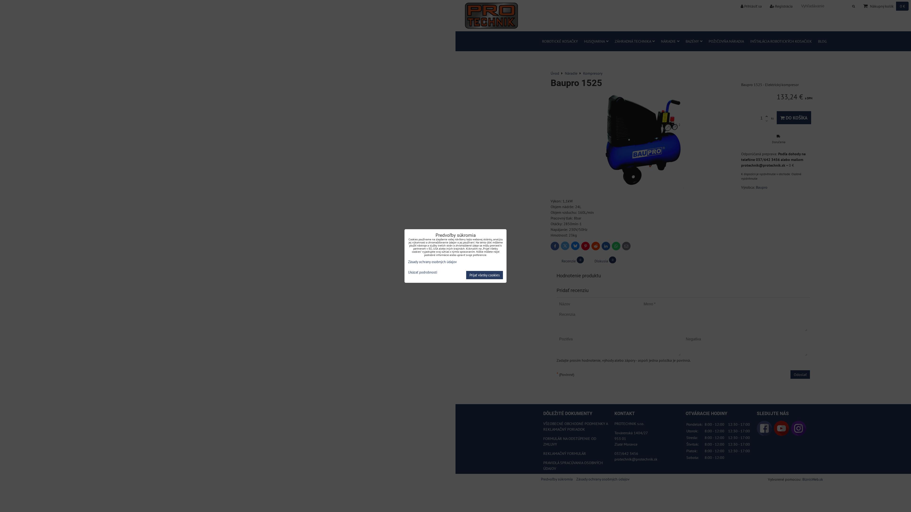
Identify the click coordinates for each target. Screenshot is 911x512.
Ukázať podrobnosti (422, 272)
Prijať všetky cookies (484, 275)
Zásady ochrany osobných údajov (432, 262)
